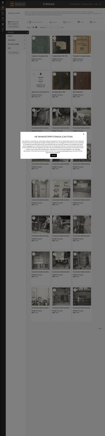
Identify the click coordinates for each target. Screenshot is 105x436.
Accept (54, 155)
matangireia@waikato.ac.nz (64, 151)
